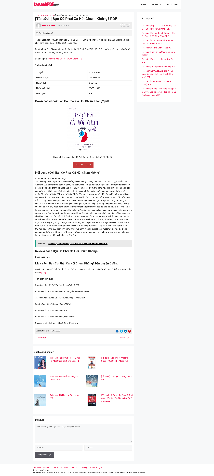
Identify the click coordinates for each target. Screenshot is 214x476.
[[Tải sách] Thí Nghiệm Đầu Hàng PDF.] (40, 404)
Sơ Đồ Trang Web (97, 467)
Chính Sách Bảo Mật (60, 467)
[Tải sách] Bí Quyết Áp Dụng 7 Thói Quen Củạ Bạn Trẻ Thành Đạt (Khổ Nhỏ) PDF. (117, 398)
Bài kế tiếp (124, 337)
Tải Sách (154, 4)
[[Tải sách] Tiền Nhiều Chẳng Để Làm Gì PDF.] (40, 385)
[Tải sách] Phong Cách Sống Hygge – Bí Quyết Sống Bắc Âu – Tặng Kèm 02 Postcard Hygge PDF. (159, 91)
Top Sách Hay (172, 4)
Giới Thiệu (37, 467)
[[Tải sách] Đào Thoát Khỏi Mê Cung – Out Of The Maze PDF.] (92, 367)
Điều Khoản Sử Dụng (79, 467)
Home (143, 4)
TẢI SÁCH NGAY (83, 164)
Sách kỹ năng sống (47, 15)
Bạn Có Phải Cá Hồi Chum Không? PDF (66, 58)
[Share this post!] (117, 332)
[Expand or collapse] (129, 33)
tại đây (43, 272)
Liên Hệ (46, 467)
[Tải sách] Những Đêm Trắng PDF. (157, 47)
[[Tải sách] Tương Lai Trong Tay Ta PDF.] (92, 385)
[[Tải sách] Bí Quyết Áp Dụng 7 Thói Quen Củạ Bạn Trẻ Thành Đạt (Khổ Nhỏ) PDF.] (92, 404)
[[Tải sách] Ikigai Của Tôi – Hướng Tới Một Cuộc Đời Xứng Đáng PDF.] (40, 367)
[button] (83, 164)
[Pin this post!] (129, 332)
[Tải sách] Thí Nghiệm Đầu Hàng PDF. (158, 66)
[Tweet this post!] (121, 332)
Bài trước (42, 337)
